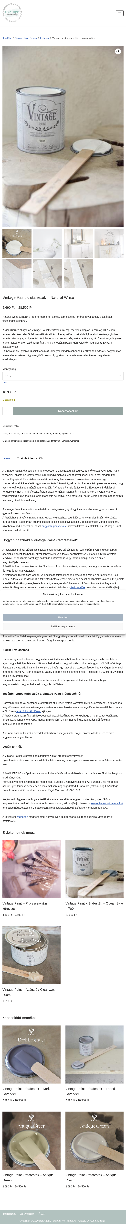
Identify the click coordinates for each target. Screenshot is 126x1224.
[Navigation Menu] (120, 13)
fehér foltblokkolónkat (28, 711)
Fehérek (44, 38)
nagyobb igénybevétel (54, 526)
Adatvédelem (27, 1213)
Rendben (63, 617)
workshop (74, 441)
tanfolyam (56, 441)
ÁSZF (42, 1213)
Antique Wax (77, 587)
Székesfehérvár (42, 441)
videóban (22, 817)
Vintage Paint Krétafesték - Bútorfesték (32, 433)
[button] (118, 51)
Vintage (65, 441)
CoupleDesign (97, 1220)
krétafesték (28, 441)
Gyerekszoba (68, 433)
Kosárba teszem (68, 411)
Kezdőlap (7, 38)
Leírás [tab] (6, 458)
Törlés (5, 383)
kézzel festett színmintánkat (107, 803)
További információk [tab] (30, 458)
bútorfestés (16, 441)
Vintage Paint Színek (26, 38)
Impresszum (9, 1213)
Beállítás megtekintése (63, 626)
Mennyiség (9, 369)
